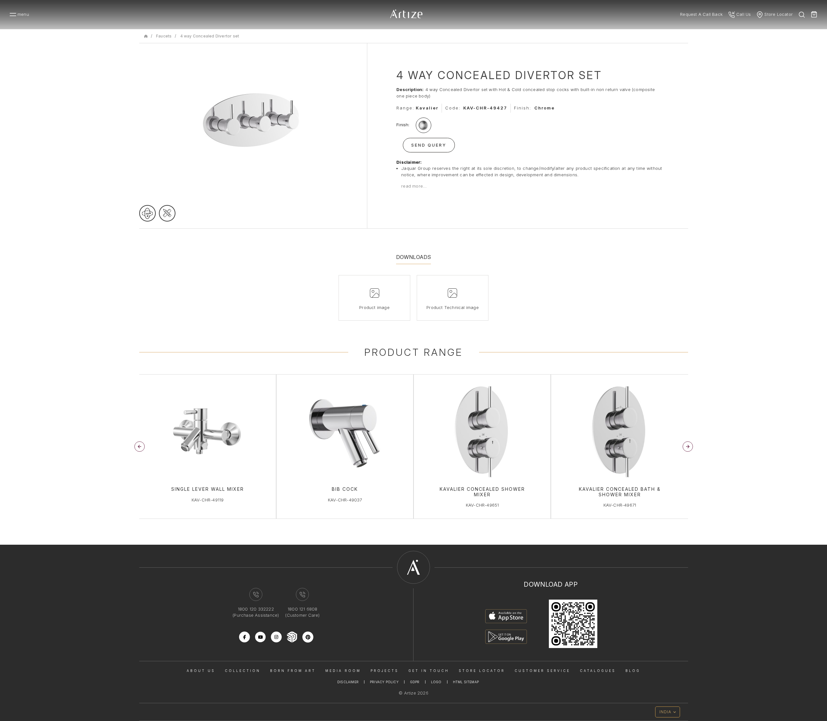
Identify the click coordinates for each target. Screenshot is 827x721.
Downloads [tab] (413, 257)
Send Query (428, 145)
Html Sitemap (466, 682)
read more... (414, 186)
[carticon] (814, 14)
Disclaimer (348, 682)
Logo (436, 682)
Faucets (164, 36)
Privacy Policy (384, 682)
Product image (374, 307)
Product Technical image (452, 307)
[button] (688, 446)
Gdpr (415, 682)
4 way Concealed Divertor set (209, 36)
